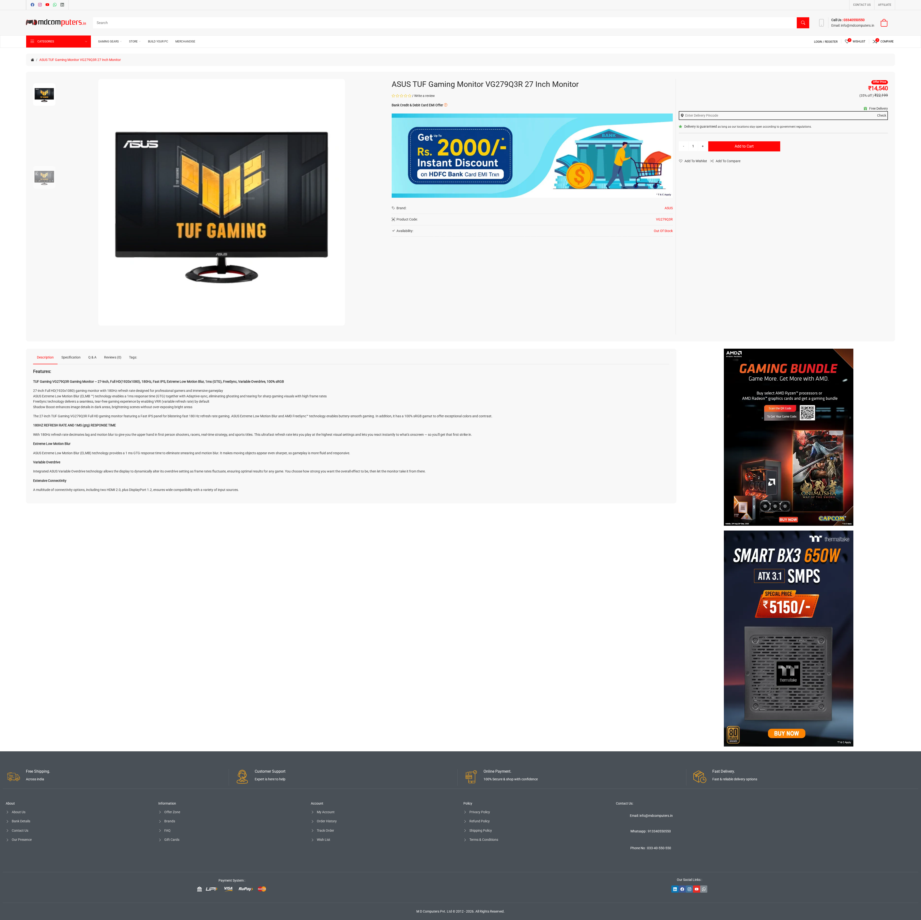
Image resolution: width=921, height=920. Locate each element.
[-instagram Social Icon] (689, 889)
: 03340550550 (853, 20)
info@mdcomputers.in (857, 25)
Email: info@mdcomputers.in (651, 816)
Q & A (92, 357)
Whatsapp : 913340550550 (650, 831)
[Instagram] (40, 5)
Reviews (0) (112, 357)
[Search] (803, 22)
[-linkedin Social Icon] (675, 889)
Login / (819, 41)
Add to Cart (744, 146)
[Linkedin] (62, 5)
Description (45, 357)
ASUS (669, 208)
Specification (71, 357)
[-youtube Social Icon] (696, 889)
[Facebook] (32, 5)
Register (831, 41)
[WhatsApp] (55, 5)
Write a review (424, 96)
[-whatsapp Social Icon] (703, 889)
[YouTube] (47, 5)
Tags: (133, 357)
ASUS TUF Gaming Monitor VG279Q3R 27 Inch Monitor (80, 60)
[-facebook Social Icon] (682, 889)
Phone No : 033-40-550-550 (650, 848)
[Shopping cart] (887, 23)
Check (881, 115)
